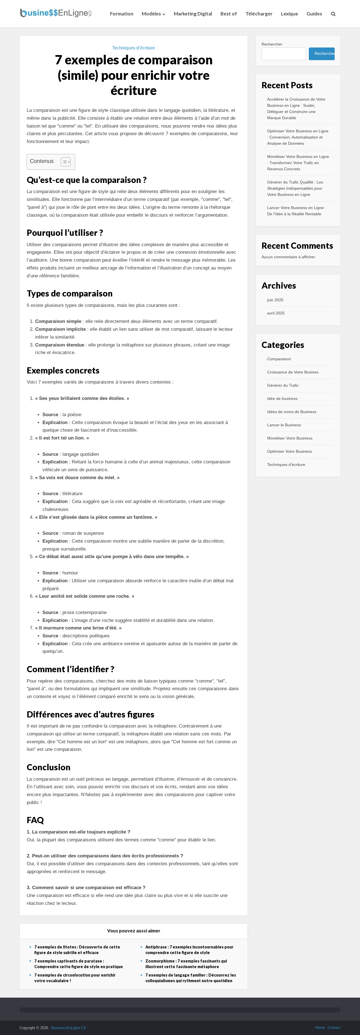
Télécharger (259, 14)
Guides (314, 14)
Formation (121, 14)
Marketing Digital (193, 14)
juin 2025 (275, 300)
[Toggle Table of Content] (63, 162)
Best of (228, 14)
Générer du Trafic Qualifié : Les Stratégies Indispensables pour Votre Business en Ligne (295, 188)
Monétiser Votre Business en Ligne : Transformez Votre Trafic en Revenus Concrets (298, 162)
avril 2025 (276, 313)
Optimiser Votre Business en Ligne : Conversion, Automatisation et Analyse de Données (297, 137)
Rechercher (272, 44)
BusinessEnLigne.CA (68, 1028)
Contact (334, 1027)
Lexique (289, 14)
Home (320, 1027)
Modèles (151, 14)
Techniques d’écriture (133, 48)
